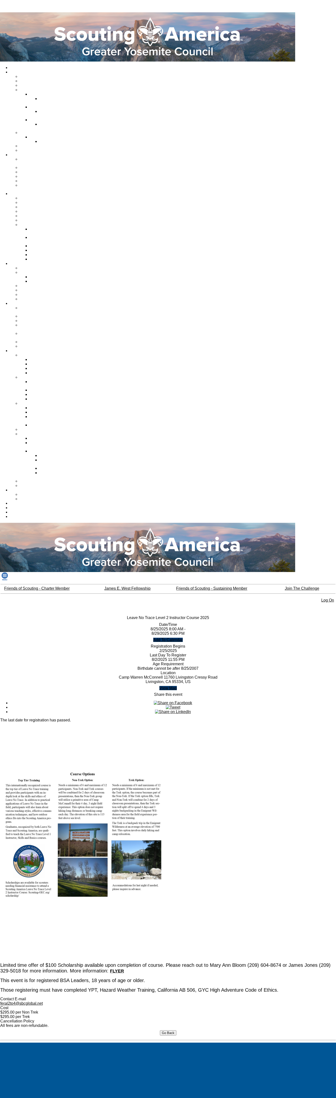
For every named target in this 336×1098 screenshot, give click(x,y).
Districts (27, 90)
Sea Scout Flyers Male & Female (59, 475)
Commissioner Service (38, 85)
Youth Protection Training (40, 316)
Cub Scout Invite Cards (58, 468)
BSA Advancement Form (50, 373)
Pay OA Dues (41, 255)
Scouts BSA (30, 207)
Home (15, 68)
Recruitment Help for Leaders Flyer (53, 445)
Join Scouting (31, 198)
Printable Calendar (35, 499)
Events (26, 295)
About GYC (20, 72)
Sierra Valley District (46, 120)
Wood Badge (31, 346)
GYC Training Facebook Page (39, 327)
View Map (168, 688)
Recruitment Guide (45, 438)
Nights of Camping (45, 250)
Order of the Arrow (35, 225)
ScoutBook (39, 368)
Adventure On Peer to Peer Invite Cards (61, 462)
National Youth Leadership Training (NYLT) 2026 (41, 336)
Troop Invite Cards (55, 456)
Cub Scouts (30, 203)
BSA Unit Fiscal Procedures (52, 412)
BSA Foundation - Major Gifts (39, 187)
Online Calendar (33, 494)
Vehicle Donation (34, 181)
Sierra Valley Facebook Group (57, 126)
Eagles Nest (30, 481)
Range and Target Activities (42, 299)
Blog (14, 517)
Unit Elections (41, 259)
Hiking (26, 286)
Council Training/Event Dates (38, 310)
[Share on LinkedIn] (173, 712)
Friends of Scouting (36, 172)
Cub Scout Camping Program (46, 231)
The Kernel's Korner (46, 408)
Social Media (31, 150)
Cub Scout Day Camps (38, 268)
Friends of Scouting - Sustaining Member (211, 588)
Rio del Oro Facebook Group (57, 114)
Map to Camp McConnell (60, 141)
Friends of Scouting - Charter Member (37, 588)
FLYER (117, 971)
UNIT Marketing (33, 342)
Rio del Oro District (45, 107)
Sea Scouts (30, 216)
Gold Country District (47, 94)
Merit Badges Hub (45, 281)
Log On (327, 600)
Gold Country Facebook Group (58, 101)
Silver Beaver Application (50, 399)
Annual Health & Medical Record (49, 384)
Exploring (28, 220)
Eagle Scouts (41, 364)
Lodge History (41, 246)
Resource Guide (43, 395)
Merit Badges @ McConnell (52, 277)
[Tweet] (173, 707)
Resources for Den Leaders (42, 486)
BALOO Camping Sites (38, 290)
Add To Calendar (168, 640)
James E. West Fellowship (41, 176)
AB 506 (26, 321)
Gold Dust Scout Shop (28, 503)
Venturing (28, 211)
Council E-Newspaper (38, 146)
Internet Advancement (48, 360)
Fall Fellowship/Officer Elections (47, 240)
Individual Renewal (25, 512)
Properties (29, 133)
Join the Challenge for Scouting (37, 161)
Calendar (18, 490)
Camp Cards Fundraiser (49, 425)
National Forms (43, 390)
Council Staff (31, 77)
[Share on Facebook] (173, 703)
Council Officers (33, 81)
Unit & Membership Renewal (43, 429)
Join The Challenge (302, 588)
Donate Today (32, 168)
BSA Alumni (20, 508)
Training (17, 303)
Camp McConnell (44, 137)
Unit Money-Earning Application (46, 419)
